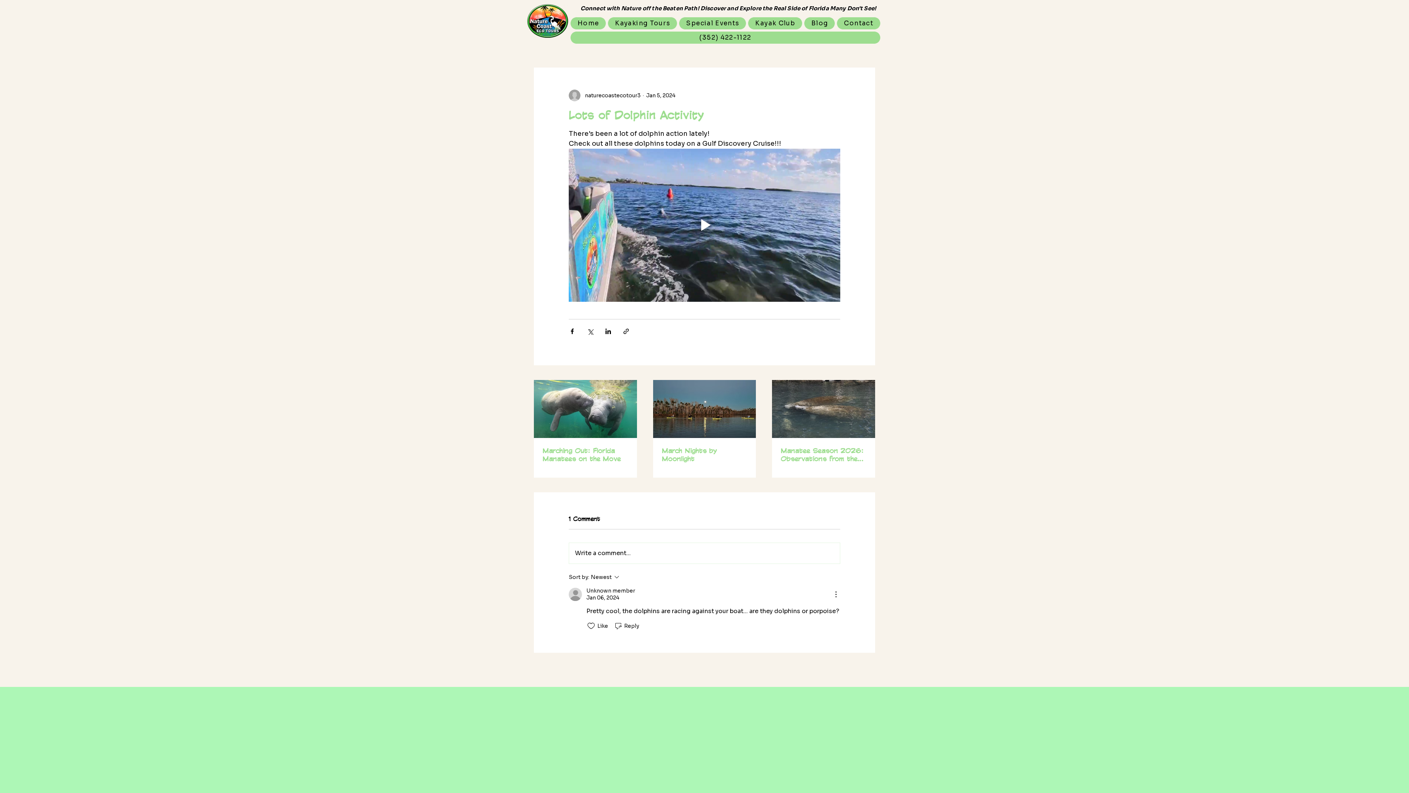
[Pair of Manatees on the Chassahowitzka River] (823, 409)
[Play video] (704, 225)
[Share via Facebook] (572, 331)
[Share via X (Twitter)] (590, 331)
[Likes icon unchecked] (591, 626)
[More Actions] (835, 594)
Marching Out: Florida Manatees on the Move (582, 454)
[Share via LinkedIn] (608, 331)
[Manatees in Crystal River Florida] (585, 409)
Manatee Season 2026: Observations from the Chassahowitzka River (822, 454)
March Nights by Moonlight (689, 454)
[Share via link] (626, 331)
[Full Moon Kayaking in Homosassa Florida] (704, 409)
